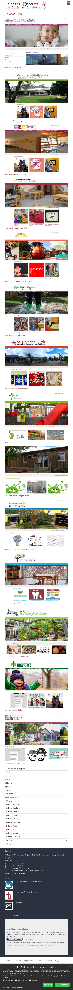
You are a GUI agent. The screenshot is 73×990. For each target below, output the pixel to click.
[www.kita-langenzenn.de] (36, 41)
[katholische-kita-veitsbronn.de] (36, 737)
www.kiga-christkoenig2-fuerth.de (17, 121)
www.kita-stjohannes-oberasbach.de (18, 281)
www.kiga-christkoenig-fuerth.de (17, 496)
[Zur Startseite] (25, 5)
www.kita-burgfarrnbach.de (15, 335)
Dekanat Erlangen (12, 819)
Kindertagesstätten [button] (12, 797)
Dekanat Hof (10, 829)
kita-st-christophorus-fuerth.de (16, 656)
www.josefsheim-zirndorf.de (15, 174)
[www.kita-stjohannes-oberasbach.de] (36, 255)
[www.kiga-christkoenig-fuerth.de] (36, 469)
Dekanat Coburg (12, 815)
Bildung (8, 772)
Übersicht (9, 801)
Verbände (8, 844)
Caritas (7, 776)
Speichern (48, 985)
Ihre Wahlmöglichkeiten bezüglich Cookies (36, 967)
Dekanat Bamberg (13, 808)
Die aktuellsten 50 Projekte (15, 769)
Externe (8, 779)
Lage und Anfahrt (12, 915)
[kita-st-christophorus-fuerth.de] (36, 630)
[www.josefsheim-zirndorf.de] (36, 148)
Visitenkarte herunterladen (15, 873)
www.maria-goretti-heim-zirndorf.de (18, 603)
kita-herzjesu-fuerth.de (13, 710)
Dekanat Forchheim (13, 822)
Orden (7, 790)
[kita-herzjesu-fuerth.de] (36, 684)
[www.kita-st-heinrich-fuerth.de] (36, 202)
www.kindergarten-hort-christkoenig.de (19, 549)
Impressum (6, 987)
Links (7, 878)
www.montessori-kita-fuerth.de (16, 389)
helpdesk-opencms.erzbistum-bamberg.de (27, 870)
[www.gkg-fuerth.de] (36, 416)
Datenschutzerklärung (17, 987)
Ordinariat (9, 794)
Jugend (7, 787)
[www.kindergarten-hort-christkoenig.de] (36, 523)
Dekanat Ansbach (12, 804)
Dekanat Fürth (13, 13)
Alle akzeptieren (62, 985)
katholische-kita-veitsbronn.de (16, 764)
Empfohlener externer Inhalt (17, 929)
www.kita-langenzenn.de (14, 67)
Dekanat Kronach (12, 833)
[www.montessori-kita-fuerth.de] (36, 362)
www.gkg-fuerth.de (12, 442)
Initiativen (8, 783)
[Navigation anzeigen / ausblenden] (68, 3)
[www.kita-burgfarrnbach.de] (36, 309)
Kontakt (8, 851)
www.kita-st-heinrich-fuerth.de (16, 228)
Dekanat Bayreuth (13, 812)
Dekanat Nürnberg (13, 837)
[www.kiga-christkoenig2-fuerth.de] (36, 95)
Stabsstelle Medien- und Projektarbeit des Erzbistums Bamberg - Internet (34, 855)
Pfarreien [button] (8, 840)
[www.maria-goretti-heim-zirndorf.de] (36, 577)
